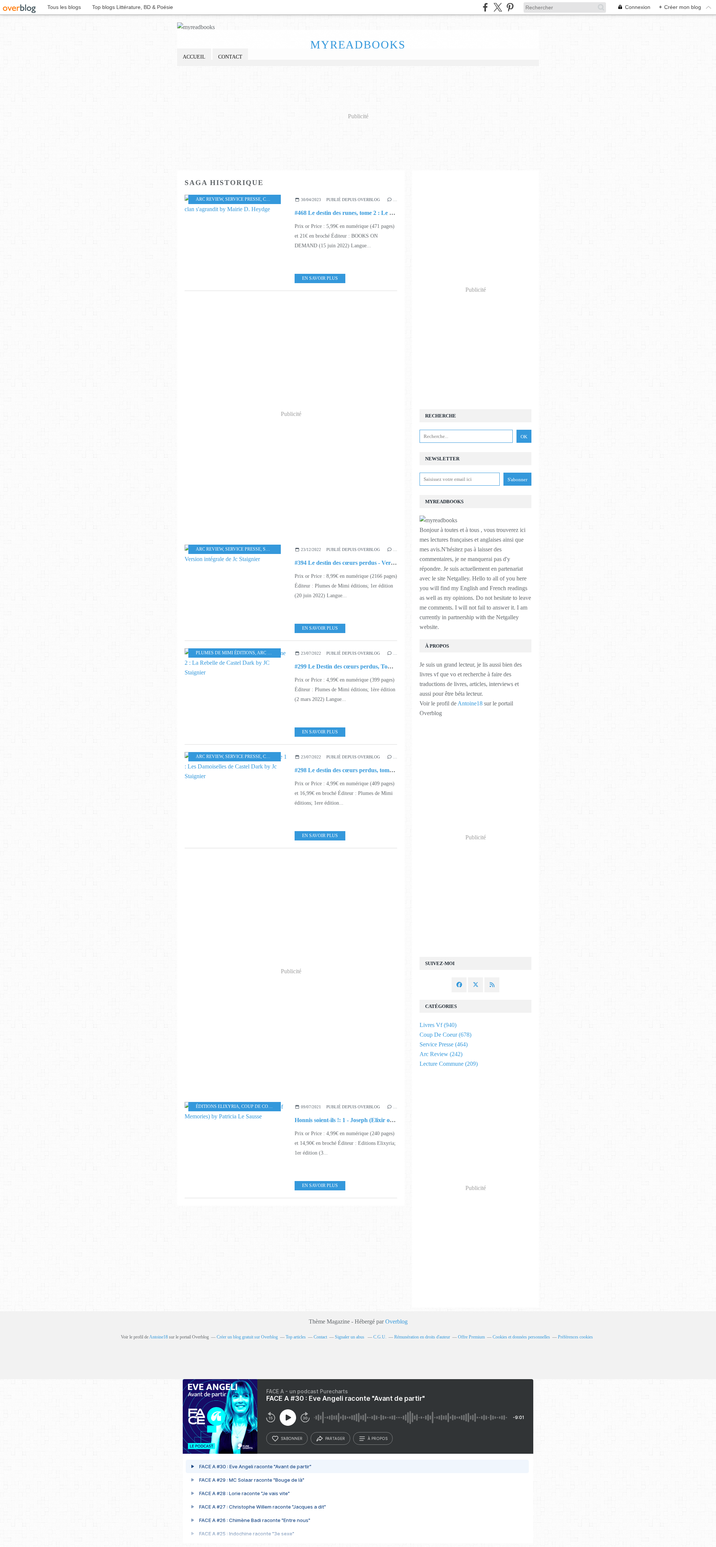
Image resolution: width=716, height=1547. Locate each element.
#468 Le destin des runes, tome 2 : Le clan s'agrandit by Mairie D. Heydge (388, 213)
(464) (444, 1044)
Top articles (296, 1337)
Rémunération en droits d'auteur (422, 1337)
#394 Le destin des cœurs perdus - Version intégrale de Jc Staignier (379, 563)
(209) (449, 1064)
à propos (377, 1438)
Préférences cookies (575, 1337)
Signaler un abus (350, 1337)
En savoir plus (320, 278)
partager (335, 1438)
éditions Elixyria (217, 1106)
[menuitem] (194, 57)
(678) (445, 1034)
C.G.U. (379, 1337)
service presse (243, 199)
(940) (438, 1025)
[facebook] (485, 7)
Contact (230, 57)
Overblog (396, 1321)
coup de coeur (259, 1106)
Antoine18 (470, 703)
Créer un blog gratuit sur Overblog (247, 1337)
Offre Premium (471, 1337)
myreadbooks (358, 44)
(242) (441, 1054)
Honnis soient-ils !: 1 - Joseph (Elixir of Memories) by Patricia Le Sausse (385, 1120)
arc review (209, 199)
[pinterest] (510, 7)
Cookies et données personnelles (521, 1337)
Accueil (194, 57)
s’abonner (291, 1438)
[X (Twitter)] (497, 7)
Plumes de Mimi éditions (225, 652)
